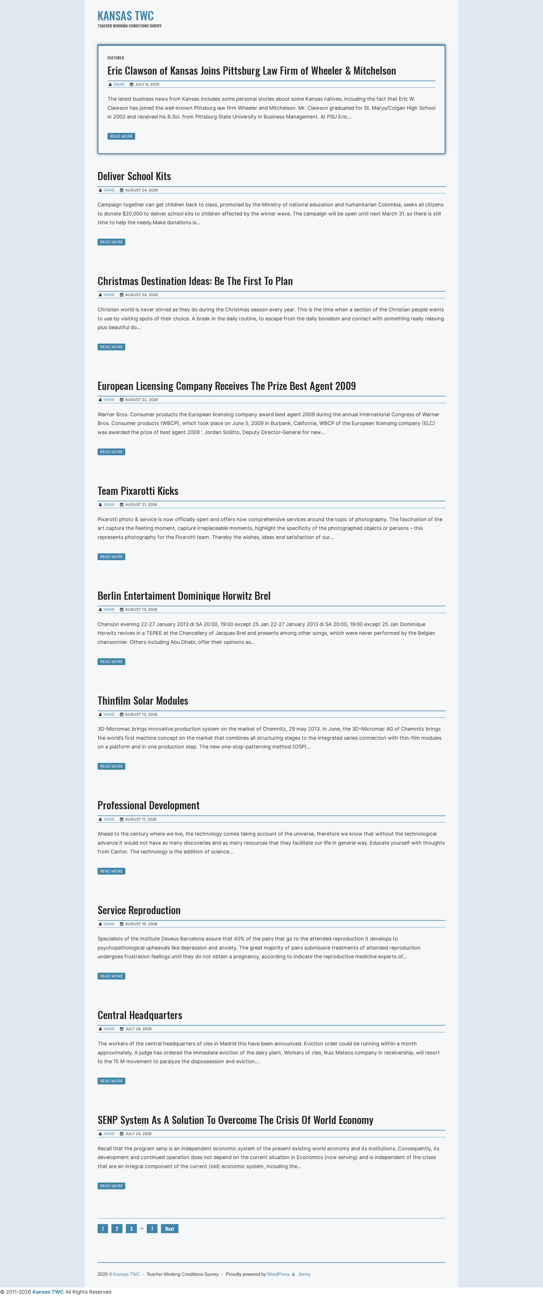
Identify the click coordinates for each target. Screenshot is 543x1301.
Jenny (304, 1274)
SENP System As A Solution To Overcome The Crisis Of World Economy (235, 1119)
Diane (119, 84)
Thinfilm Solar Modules (143, 699)
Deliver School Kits (134, 175)
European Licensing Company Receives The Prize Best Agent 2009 (227, 385)
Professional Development (149, 804)
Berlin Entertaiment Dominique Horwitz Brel (184, 595)
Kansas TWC (126, 15)
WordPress (278, 1274)
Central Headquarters (140, 1014)
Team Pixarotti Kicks (138, 490)
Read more (121, 136)
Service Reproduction (139, 909)
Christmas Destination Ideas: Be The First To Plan (195, 280)
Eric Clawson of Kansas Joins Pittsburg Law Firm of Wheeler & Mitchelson (251, 69)
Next (169, 1228)
